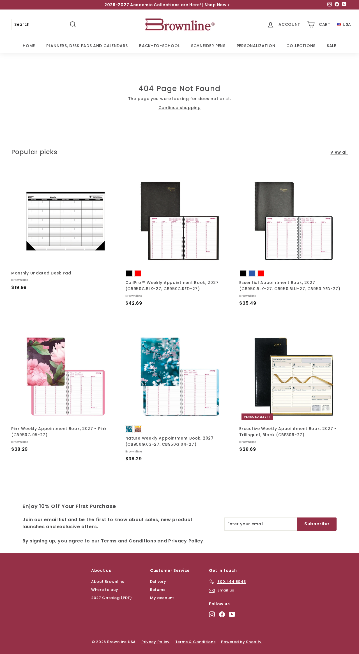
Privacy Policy (139, 348)
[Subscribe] (159, 371)
